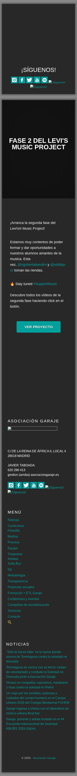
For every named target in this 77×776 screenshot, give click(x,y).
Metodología (16, 575)
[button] (10, 623)
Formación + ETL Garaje (25, 593)
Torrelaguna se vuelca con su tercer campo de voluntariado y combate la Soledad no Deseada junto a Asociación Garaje (36, 672)
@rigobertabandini (32, 265)
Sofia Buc (14, 563)
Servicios (14, 610)
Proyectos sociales (21, 587)
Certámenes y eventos (23, 599)
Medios (13, 536)
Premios (13, 542)
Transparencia (18, 581)
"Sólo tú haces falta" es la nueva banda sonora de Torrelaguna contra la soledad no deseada (36, 656)
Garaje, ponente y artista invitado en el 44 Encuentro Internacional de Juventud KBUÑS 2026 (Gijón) (35, 723)
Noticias (13, 520)
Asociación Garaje (38, 19)
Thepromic (15, 554)
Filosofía (14, 530)
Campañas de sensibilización (28, 604)
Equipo (13, 548)
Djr (10, 569)
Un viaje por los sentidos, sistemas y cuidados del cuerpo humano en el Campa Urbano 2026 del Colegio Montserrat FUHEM (37, 698)
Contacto (14, 616)
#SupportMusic (45, 284)
